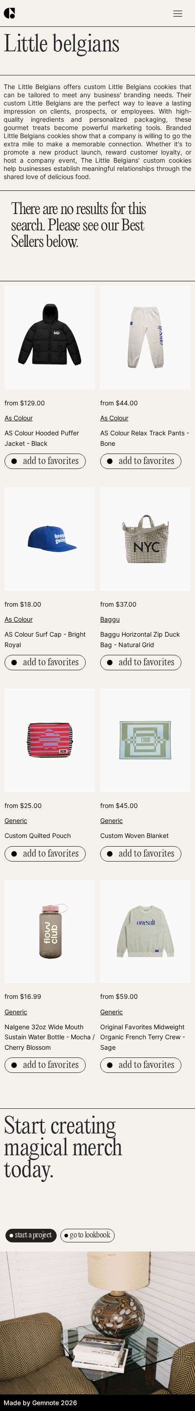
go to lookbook (90, 1235)
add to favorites (50, 461)
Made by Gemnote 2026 (40, 1402)
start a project (33, 1235)
